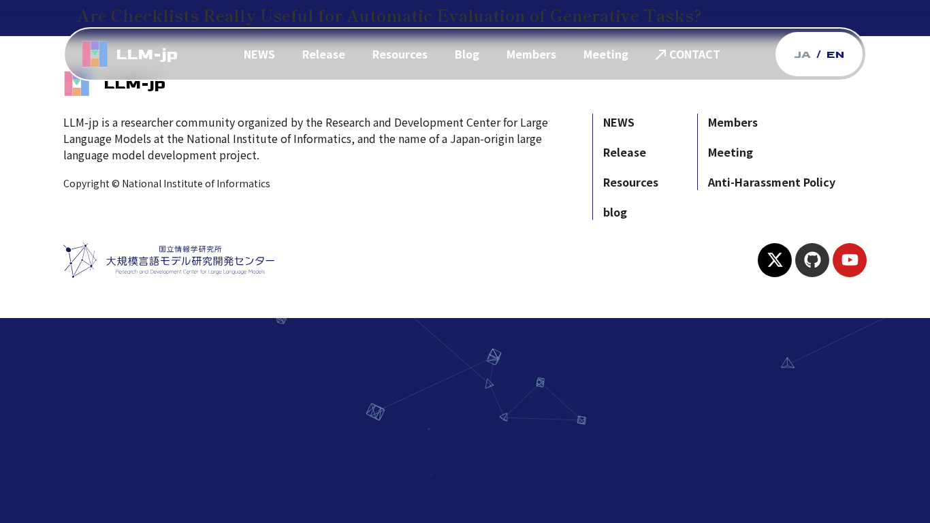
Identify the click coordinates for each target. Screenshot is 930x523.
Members (531, 54)
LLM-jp (147, 54)
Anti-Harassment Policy (771, 182)
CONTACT (694, 54)
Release (323, 54)
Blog (467, 54)
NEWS (259, 54)
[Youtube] (850, 260)
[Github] (812, 260)
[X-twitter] (775, 260)
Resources (400, 54)
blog (615, 212)
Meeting (605, 54)
